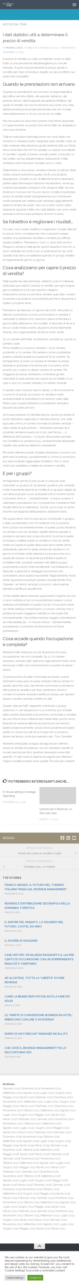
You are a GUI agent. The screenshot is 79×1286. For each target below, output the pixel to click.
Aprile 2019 (27, 1145)
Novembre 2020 (13, 1123)
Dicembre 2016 (49, 1171)
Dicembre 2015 (12, 1189)
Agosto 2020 (11, 1128)
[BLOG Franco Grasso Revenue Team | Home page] (10, 4)
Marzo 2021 (10, 1119)
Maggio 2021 (43, 1114)
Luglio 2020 (27, 1128)
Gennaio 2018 (11, 1158)
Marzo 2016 (25, 1184)
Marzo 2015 (10, 1198)
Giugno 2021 (26, 1114)
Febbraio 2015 (27, 1198)
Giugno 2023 (63, 1092)
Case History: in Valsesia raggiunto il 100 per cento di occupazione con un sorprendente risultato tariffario (39, 959)
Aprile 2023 (27, 1097)
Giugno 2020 (43, 1128)
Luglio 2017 (63, 1163)
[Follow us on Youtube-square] (74, 838)
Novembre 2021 (13, 1110)
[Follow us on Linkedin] (68, 838)
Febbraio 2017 (12, 1171)
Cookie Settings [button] (15, 1277)
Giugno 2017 (11, 1167)
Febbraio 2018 (60, 1154)
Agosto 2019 (31, 1141)
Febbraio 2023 (44, 1097)
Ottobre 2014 (31, 1202)
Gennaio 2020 (63, 1132)
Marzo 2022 (27, 1106)
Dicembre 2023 (30, 1088)
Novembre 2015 (32, 1189)
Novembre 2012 (13, 1224)
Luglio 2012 (67, 1224)
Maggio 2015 (47, 1193)
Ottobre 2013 (31, 1215)
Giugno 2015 (31, 1193)
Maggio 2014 (43, 1206)
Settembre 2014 (50, 1202)
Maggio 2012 (27, 1228)
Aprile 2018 (27, 1154)
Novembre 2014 (13, 1202)
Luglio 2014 (10, 1206)
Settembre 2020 (52, 1123)
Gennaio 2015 (45, 1198)
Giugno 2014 (26, 1206)
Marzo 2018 (42, 1154)
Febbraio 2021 (27, 1119)
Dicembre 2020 (64, 1119)
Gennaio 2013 (58, 1219)
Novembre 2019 (32, 1136)
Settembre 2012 (33, 1224)
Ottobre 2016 (32, 1176)
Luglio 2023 (47, 1092)
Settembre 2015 (12, 1193)
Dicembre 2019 (12, 1136)
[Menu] (74, 4)
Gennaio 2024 (11, 1088)
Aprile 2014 (58, 1206)
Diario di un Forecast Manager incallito (36, 1033)
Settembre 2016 (51, 1176)
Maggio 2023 (11, 1097)
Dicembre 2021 (64, 1106)
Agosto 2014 (68, 1202)
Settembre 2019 (12, 1141)
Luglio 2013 (67, 1215)
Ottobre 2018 (31, 1149)
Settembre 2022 (33, 1101)
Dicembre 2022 (63, 1097)
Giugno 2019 (63, 1141)
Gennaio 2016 (61, 1184)
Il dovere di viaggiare (21, 940)
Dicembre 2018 (12, 1149)
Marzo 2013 (41, 1219)
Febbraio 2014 (27, 1211)
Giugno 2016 (43, 1180)
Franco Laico (14, 47)
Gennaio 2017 (30, 1171)
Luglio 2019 (46, 1141)
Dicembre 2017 (30, 1158)
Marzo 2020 (25, 1132)
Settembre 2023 (12, 1092)
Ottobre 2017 (11, 1163)
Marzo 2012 (58, 1228)
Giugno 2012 (11, 1228)
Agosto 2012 (51, 1224)
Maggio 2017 (27, 1167)
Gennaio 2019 (58, 1145)
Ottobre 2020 (32, 1123)
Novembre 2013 (13, 1215)
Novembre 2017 (50, 1158)
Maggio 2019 (11, 1145)
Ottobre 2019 (51, 1136)
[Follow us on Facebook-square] (62, 838)
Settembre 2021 (50, 1110)
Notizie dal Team (15, 24)
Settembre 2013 (50, 1215)
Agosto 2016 (11, 1180)
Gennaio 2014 (45, 1211)
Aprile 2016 (10, 1184)
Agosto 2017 (47, 1163)
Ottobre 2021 (31, 1110)
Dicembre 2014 (64, 1198)
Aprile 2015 (63, 1193)
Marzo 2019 (42, 1145)
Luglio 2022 (51, 1101)
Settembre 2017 (29, 1163)
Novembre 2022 (13, 1101)
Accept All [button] (35, 1277)
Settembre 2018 (50, 1149)
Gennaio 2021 (45, 1119)
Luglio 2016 (26, 1180)
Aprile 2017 (43, 1167)
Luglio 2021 (10, 1114)
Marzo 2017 (58, 1167)
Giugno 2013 (11, 1219)
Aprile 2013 (26, 1219)
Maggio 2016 (60, 1180)
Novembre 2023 (51, 1088)
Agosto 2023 (31, 1092)
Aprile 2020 (10, 1132)
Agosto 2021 (68, 1110)
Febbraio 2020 (43, 1132)
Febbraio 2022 (44, 1106)
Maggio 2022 (11, 1106)
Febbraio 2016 (42, 1184)
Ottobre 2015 (51, 1189)
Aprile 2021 (58, 1114)
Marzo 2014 (10, 1211)
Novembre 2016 (13, 1176)
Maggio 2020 (61, 1128)
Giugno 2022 (68, 1101)
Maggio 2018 (11, 1154)
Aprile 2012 (43, 1228)
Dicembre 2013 (64, 1211)
